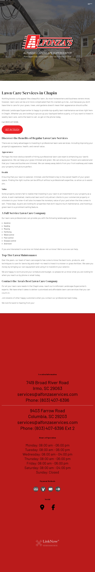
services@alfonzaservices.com (47, 394)
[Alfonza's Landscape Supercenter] (47, 42)
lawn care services (61, 143)
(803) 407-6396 (54, 400)
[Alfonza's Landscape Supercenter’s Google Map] (42, 509)
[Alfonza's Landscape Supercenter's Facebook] (53, 509)
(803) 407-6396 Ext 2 (55, 428)
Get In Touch (12, 129)
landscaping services (66, 218)
